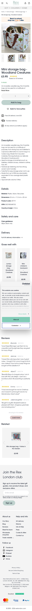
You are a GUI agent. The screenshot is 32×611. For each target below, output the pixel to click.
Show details (22, 314)
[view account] (25, 3)
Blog (4, 524)
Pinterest (8, 553)
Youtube (8, 556)
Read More (5, 90)
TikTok (8, 559)
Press (17, 530)
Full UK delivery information (10, 237)
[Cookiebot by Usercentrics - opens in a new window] (22, 284)
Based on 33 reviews (16, 78)
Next (29, 58)
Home (3, 11)
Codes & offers (21, 532)
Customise (15, 325)
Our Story (5, 521)
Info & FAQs (20, 527)
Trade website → (8, 537)
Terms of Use (6, 497)
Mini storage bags (20, 11)
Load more (16, 418)
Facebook (9, 547)
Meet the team (7, 530)
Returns (18, 524)
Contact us (20, 535)
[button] (6, 3)
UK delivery (20, 521)
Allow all (16, 319)
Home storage (10, 11)
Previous (2, 58)
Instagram (9, 550)
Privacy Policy (18, 497)
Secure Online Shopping (16, 570)
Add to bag (16, 102)
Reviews (5, 527)
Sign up (9, 503)
